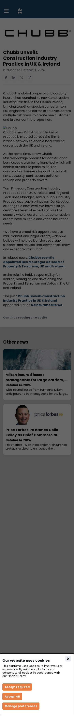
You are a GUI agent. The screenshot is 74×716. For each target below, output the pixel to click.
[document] (37, 685)
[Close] (68, 659)
